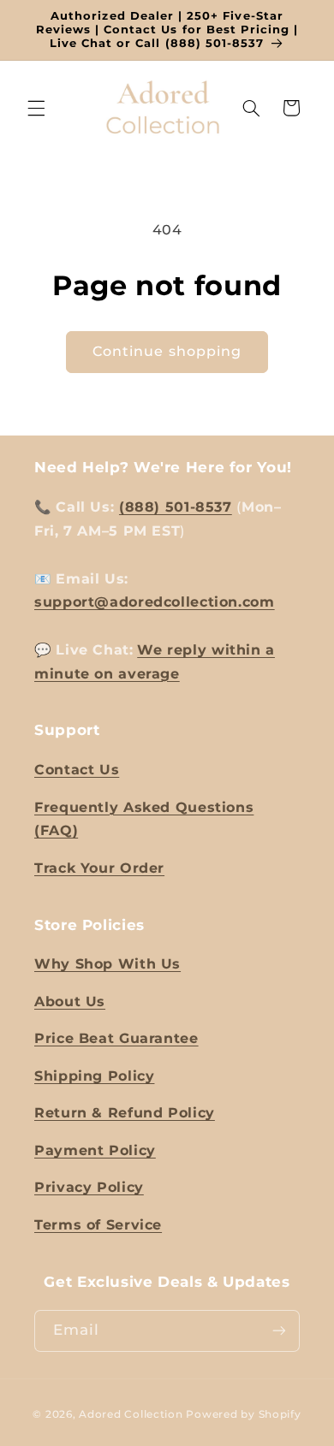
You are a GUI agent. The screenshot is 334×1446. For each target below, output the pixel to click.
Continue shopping (167, 351)
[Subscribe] (279, 1331)
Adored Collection (131, 1414)
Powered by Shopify (243, 1414)
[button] (36, 107)
